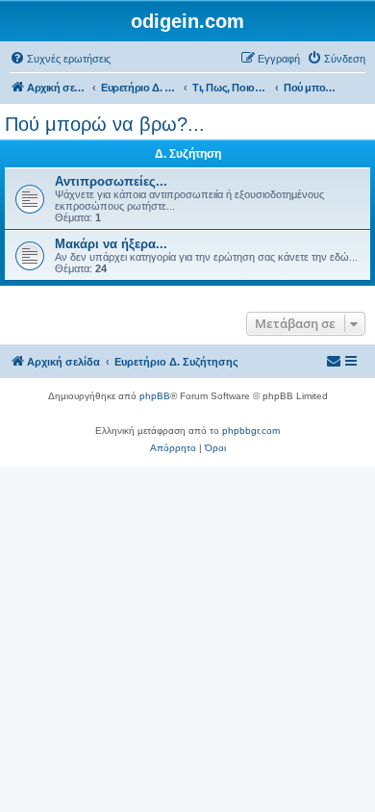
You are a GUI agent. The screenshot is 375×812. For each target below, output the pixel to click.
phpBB (154, 396)
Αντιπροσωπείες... (111, 181)
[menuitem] (60, 58)
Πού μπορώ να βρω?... (105, 124)
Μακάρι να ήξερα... (111, 244)
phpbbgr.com (251, 430)
